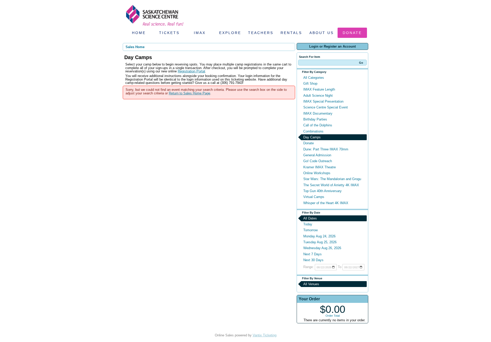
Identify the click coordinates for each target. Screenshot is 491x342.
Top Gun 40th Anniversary (322, 191)
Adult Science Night (318, 95)
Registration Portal (191, 71)
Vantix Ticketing (264, 335)
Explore (230, 33)
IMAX (200, 33)
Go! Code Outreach (317, 161)
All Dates (310, 218)
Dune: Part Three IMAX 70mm (325, 149)
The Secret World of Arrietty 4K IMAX (331, 185)
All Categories (313, 78)
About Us (321, 33)
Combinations (313, 131)
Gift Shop (310, 83)
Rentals (291, 33)
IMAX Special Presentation (323, 101)
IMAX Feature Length (319, 89)
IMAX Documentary (317, 113)
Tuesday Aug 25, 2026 (320, 242)
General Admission (317, 155)
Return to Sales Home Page (189, 93)
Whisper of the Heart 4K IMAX (325, 203)
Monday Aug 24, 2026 (319, 236)
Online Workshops (316, 173)
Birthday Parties (315, 119)
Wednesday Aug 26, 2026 (322, 248)
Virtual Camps (313, 197)
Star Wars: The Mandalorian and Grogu (332, 179)
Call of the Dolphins (317, 125)
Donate (352, 33)
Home (139, 33)
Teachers (260, 33)
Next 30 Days (313, 260)
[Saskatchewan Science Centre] (154, 26)
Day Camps (312, 137)
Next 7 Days (312, 254)
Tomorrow (310, 230)
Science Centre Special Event (325, 107)
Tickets (169, 33)
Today (307, 224)
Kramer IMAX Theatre (319, 167)
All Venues (311, 284)
